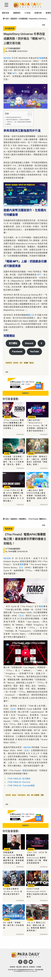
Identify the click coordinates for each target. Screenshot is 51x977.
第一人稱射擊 (35, 795)
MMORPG (9, 363)
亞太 (21, 567)
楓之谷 (31, 315)
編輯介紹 (25, 967)
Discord (29, 343)
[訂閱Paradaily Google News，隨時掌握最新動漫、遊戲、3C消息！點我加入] (25, 389)
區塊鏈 (40, 58)
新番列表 (38, 13)
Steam (14, 795)
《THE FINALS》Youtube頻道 (21, 785)
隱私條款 (19, 967)
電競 (22, 564)
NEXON (7, 58)
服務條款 (12, 967)
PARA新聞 (12, 51)
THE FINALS (21, 795)
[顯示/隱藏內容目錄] (28, 114)
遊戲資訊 (16, 13)
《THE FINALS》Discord (18, 782)
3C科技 (27, 13)
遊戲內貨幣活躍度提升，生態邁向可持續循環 (18, 119)
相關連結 (8, 124)
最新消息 (5, 13)
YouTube (34, 351)
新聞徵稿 (32, 967)
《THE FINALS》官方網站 (18, 778)
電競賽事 (22, 519)
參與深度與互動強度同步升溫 (13, 117)
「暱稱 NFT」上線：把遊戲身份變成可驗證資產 (18, 122)
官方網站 (13, 343)
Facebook (17, 351)
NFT (14, 73)
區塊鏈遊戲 (23, 18)
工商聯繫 (38, 967)
